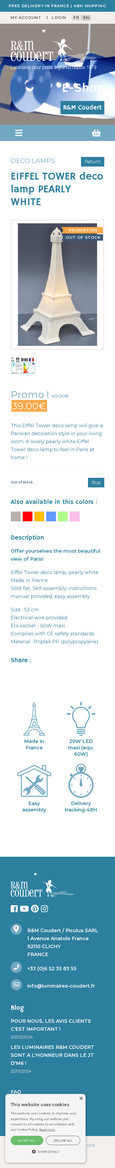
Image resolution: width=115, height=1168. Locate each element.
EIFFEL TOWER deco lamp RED (27, 516)
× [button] (81, 1099)
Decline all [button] (63, 1140)
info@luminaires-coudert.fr (61, 986)
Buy (96, 482)
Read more (47, 1129)
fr (76, 17)
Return (93, 161)
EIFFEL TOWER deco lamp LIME (63, 516)
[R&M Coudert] (53, 49)
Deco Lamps (33, 161)
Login (59, 17)
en (86, 17)
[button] (19, 133)
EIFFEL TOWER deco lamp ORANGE (39, 516)
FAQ (16, 1092)
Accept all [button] (27, 1140)
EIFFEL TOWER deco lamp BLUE (51, 516)
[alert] (45, 1128)
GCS (91, 1145)
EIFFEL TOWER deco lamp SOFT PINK (75, 516)
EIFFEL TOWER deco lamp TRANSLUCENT (16, 516)
